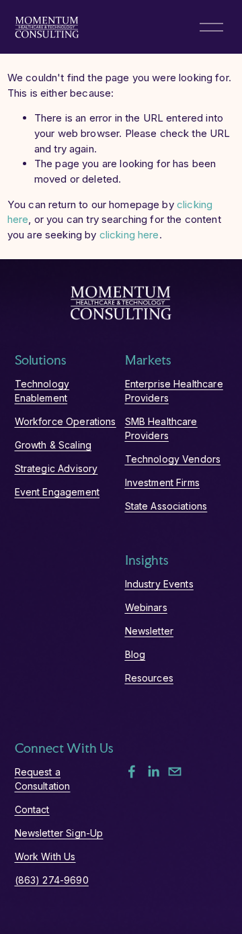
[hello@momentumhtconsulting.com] (175, 771)
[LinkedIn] (153, 771)
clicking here (129, 234)
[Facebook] (131, 771)
